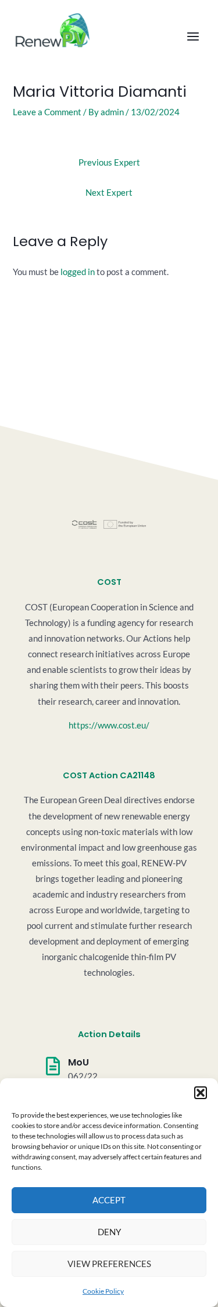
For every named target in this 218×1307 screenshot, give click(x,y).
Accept (109, 1200)
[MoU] (53, 1066)
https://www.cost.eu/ (109, 725)
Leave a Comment (47, 112)
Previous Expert (109, 162)
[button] (200, 1093)
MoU (78, 1062)
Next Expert (109, 192)
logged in (77, 272)
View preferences (109, 1263)
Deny (109, 1232)
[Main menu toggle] (193, 37)
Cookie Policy (103, 1291)
